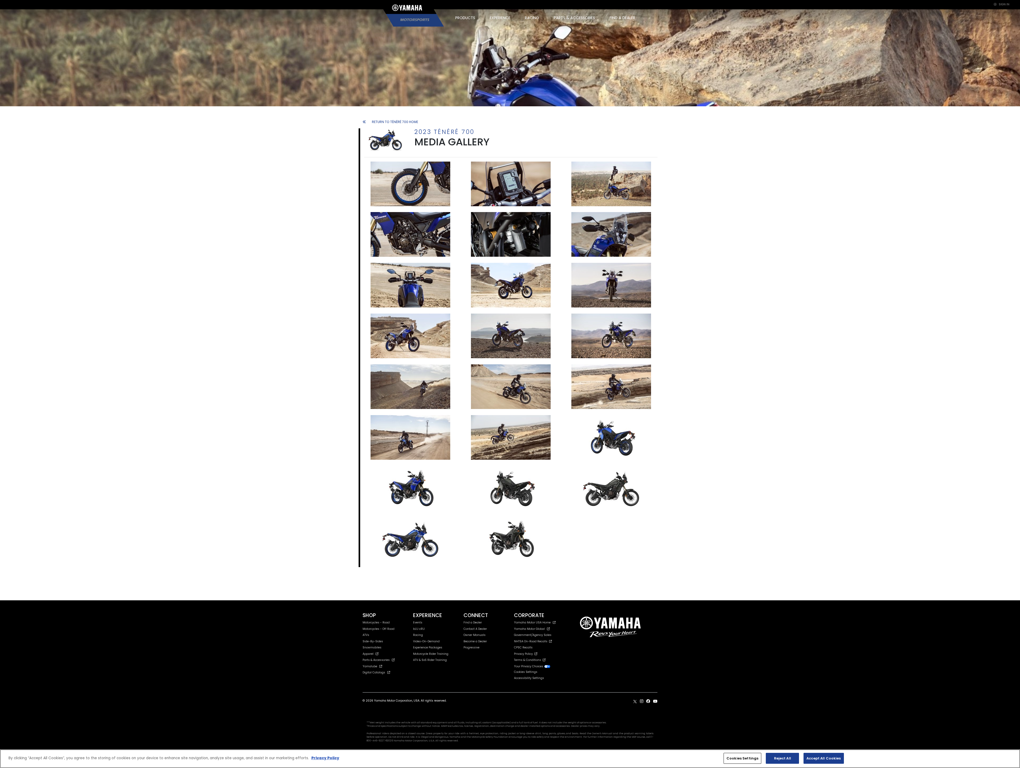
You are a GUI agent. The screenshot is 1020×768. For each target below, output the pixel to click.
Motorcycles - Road (376, 622)
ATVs (366, 635)
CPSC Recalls (523, 647)
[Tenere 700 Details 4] (511, 234)
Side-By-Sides (373, 641)
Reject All (782, 758)
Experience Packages (427, 647)
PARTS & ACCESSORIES (574, 17)
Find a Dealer (473, 622)
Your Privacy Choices (529, 666)
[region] (510, 758)
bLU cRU (419, 629)
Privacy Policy (524, 654)
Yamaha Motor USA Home (532, 622)
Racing (418, 635)
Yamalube (370, 666)
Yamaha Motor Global (529, 629)
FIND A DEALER (622, 17)
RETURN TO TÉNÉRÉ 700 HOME (395, 122)
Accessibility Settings (529, 678)
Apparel (368, 654)
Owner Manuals (475, 635)
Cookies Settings (742, 758)
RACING (532, 17)
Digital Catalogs (374, 672)
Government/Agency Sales (532, 635)
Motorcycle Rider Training (430, 654)
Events (417, 622)
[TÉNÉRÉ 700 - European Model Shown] (410, 183)
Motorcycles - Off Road (378, 629)
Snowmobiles (372, 647)
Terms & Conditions (528, 660)
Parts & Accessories (376, 660)
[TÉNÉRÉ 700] (511, 183)
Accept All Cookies (823, 758)
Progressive (471, 647)
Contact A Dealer (475, 629)
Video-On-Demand (426, 641)
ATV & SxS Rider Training (430, 660)
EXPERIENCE (500, 17)
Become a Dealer (475, 641)
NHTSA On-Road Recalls (531, 641)
